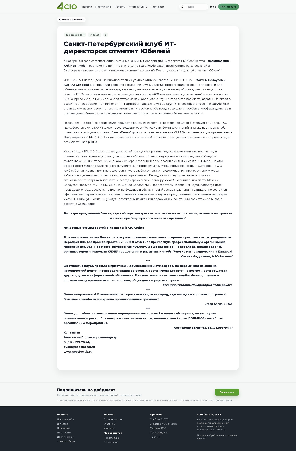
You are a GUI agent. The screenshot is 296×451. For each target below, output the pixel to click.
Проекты (120, 6)
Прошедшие (111, 442)
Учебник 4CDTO (138, 6)
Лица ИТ (109, 414)
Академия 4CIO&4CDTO (163, 424)
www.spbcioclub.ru (78, 351)
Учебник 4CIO (158, 428)
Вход (213, 6)
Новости (87, 6)
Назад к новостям (72, 19)
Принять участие (113, 419)
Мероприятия (103, 6)
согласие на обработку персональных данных (209, 400)
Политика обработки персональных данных (217, 437)
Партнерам (157, 6)
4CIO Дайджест (159, 432)
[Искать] (182, 6)
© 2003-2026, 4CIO (209, 414)
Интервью (62, 424)
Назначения (63, 428)
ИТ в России (64, 432)
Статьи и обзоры (66, 441)
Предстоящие (111, 438)
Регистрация (228, 6)
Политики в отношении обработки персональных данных (149, 400)
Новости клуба (65, 419)
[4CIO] (67, 6)
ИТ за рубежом (65, 437)
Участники (109, 424)
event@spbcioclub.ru (79, 347)
